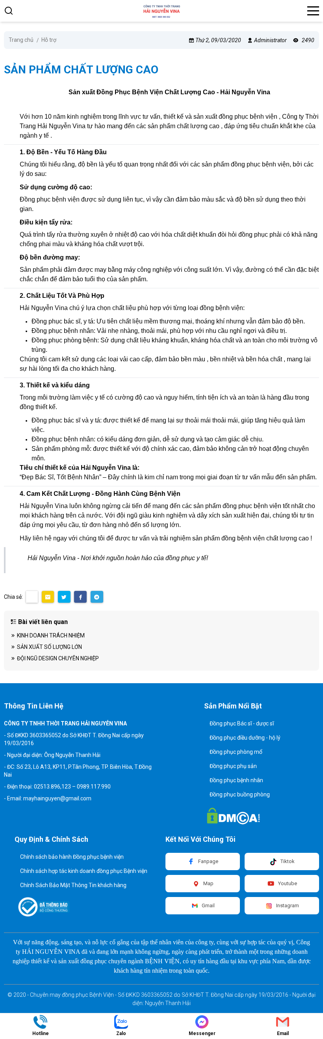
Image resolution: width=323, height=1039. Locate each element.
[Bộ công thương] (44, 907)
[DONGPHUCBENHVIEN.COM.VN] (161, 11)
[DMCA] (233, 816)
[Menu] (313, 10)
